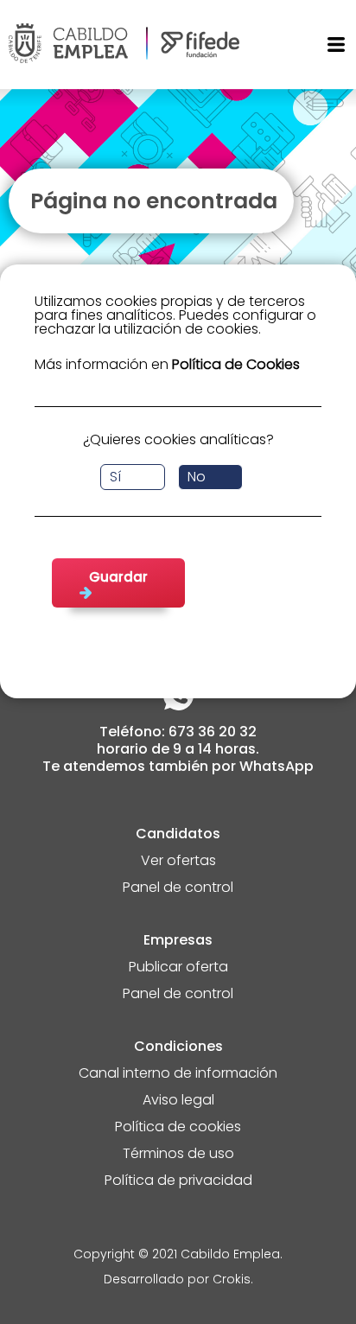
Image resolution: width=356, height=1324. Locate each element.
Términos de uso (178, 1155)
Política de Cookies (236, 364)
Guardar (118, 577)
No (197, 477)
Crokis (232, 1280)
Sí (115, 477)
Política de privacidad (178, 1182)
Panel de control (178, 889)
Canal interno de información (178, 1074)
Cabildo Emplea (230, 1255)
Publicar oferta (178, 968)
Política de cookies (178, 1128)
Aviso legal (178, 1101)
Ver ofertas (178, 862)
